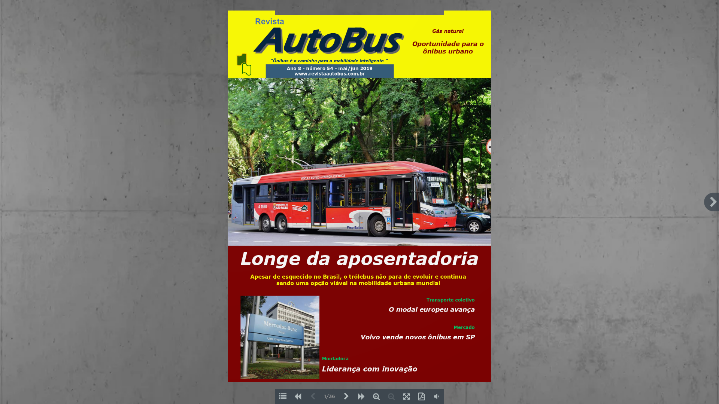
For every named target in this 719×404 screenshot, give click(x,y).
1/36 (329, 396)
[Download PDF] (421, 396)
